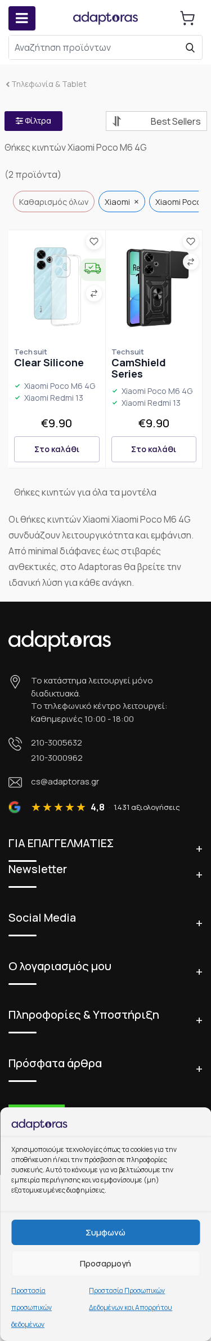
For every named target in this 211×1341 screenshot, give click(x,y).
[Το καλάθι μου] (187, 18)
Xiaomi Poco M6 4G (59, 386)
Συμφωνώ (105, 1232)
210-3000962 (57, 757)
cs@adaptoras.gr (65, 781)
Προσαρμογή (105, 1263)
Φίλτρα (37, 120)
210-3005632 (56, 742)
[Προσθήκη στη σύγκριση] (94, 293)
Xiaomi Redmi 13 (53, 398)
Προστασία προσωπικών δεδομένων (31, 1307)
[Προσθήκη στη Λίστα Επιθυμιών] (94, 241)
